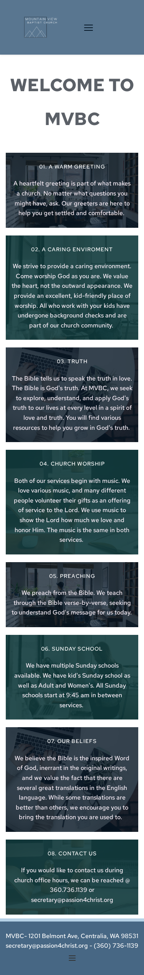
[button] (88, 27)
